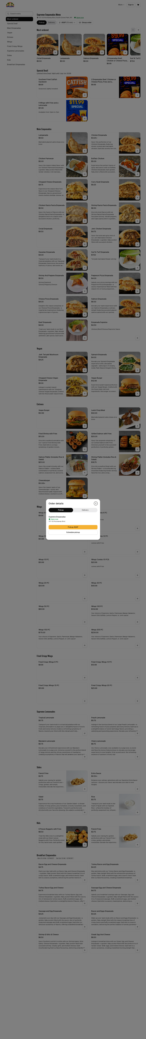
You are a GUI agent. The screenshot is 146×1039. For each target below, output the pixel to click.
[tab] (61, 510)
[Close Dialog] (95, 503)
